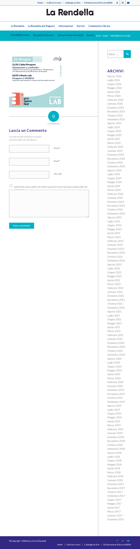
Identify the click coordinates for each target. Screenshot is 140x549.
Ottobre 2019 (115, 397)
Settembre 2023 (116, 213)
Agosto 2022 (114, 264)
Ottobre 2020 (115, 350)
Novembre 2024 (116, 158)
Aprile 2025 (113, 138)
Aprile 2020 (113, 374)
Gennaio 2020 (115, 386)
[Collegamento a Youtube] (128, 2)
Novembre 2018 (116, 440)
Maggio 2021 (114, 323)
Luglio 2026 (113, 80)
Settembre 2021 (116, 307)
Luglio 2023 (113, 221)
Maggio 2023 (114, 229)
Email (57, 160)
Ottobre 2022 (115, 256)
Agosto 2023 (114, 217)
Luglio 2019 (113, 409)
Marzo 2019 (114, 425)
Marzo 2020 (114, 378)
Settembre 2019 (116, 401)
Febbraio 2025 (115, 146)
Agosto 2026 (114, 76)
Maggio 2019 (114, 417)
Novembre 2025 (116, 111)
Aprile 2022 (113, 280)
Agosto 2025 (114, 123)
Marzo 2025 (114, 143)
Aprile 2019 (113, 421)
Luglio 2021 (113, 315)
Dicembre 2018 (115, 437)
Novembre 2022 (116, 252)
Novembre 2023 (116, 205)
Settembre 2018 (116, 448)
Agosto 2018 (114, 452)
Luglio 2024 (113, 174)
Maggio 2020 (114, 370)
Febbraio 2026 (115, 99)
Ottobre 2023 (115, 209)
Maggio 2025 (114, 135)
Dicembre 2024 (115, 154)
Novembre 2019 (116, 394)
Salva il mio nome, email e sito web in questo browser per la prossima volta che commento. (50, 188)
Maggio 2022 (114, 276)
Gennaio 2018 (115, 480)
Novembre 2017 (116, 488)
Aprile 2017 (113, 507)
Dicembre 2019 (115, 389)
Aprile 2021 (113, 327)
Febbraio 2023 (115, 240)
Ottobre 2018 (115, 445)
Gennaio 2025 (115, 150)
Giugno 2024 (114, 178)
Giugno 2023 (114, 225)
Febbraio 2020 (115, 382)
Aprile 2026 (113, 91)
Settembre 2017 (116, 495)
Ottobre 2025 (115, 115)
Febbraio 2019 (115, 429)
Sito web (58, 174)
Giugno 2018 (114, 460)
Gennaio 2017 (115, 515)
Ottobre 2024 (115, 162)
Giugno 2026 (114, 84)
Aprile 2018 (113, 468)
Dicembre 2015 (115, 519)
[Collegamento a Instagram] (122, 2)
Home (40, 2)
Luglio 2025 (113, 127)
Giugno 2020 (114, 366)
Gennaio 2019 (115, 433)
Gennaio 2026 (115, 103)
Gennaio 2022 (115, 291)
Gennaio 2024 (115, 197)
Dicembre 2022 (115, 248)
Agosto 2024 (114, 170)
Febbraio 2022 (115, 287)
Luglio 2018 (113, 456)
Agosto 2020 (114, 358)
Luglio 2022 (113, 268)
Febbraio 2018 (115, 476)
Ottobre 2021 (115, 303)
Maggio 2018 (114, 464)
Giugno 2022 (114, 272)
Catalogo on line (72, 2)
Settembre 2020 (116, 354)
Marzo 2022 (114, 284)
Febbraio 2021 (115, 335)
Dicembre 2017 (115, 484)
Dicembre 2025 (115, 107)
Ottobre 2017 (115, 491)
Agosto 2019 (114, 405)
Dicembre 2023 (115, 201)
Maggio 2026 (114, 87)
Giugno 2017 (114, 499)
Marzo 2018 (114, 472)
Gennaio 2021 (115, 338)
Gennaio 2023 (115, 244)
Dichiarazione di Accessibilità (98, 2)
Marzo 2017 (114, 511)
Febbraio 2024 (115, 194)
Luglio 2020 (113, 362)
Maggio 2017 (114, 503)
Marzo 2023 (114, 237)
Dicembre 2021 (115, 295)
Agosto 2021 (114, 311)
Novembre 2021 (116, 299)
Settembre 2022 (116, 260)
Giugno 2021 (114, 319)
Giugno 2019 (114, 413)
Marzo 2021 (114, 331)
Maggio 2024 (114, 182)
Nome (57, 147)
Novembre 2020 (116, 346)
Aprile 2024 (113, 186)
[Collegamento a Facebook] (117, 2)
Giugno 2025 (114, 131)
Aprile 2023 (113, 233)
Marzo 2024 (114, 189)
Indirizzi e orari (54, 2)
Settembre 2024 (116, 166)
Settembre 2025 (116, 119)
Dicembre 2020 (115, 343)
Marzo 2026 (114, 95)
